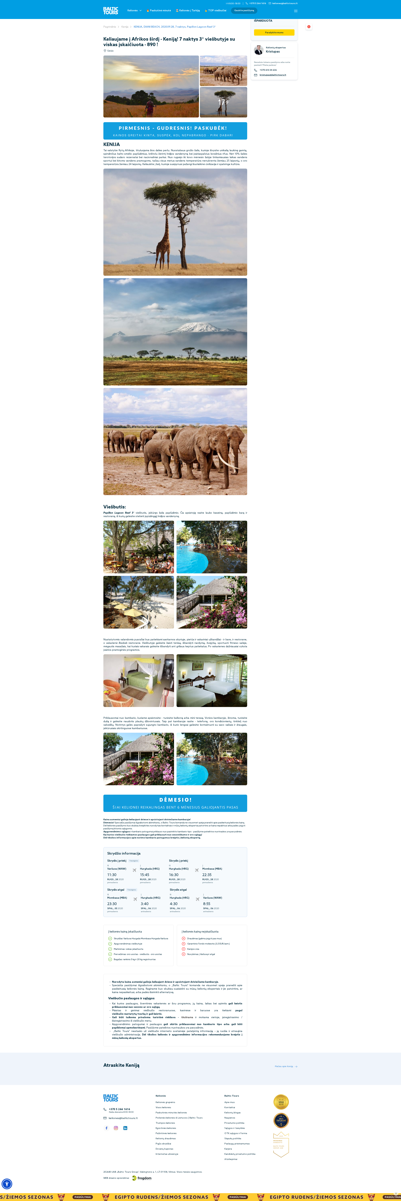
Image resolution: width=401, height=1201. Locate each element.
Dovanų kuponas (164, 1149)
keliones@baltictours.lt (123, 1118)
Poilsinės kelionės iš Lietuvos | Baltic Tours (179, 1118)
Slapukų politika (232, 1138)
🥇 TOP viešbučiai (215, 10)
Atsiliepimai (230, 1159)
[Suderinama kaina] (309, 27)
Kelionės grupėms (165, 1102)
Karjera (228, 1149)
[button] (6, 1183)
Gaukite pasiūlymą (244, 10)
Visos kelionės (163, 1107)
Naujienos (229, 1118)
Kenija (124, 26)
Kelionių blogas (232, 1112)
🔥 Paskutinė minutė (158, 10)
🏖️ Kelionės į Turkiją (188, 10)
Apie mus (229, 1102)
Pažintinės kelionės (166, 1133)
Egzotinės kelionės (166, 1128)
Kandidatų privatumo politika (239, 1154)
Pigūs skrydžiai (163, 1144)
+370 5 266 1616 (119, 1109)
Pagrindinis (109, 26)
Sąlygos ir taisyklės (234, 1128)
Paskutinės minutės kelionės (171, 1112)
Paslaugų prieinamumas (237, 1144)
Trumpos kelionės (165, 1123)
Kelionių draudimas (166, 1138)
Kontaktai (229, 1107)
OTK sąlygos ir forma (235, 1133)
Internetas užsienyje (167, 1154)
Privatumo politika (234, 1123)
